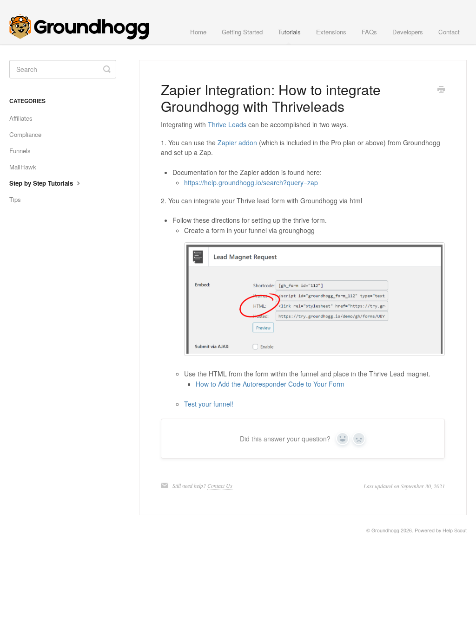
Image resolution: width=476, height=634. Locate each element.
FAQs (369, 31)
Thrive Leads (227, 124)
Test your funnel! (208, 403)
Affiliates (21, 118)
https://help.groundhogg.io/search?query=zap (251, 182)
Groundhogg (385, 530)
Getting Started (242, 31)
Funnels (20, 150)
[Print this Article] (441, 90)
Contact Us (219, 485)
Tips (15, 199)
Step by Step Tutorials (42, 183)
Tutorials (289, 31)
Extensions (331, 31)
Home (198, 31)
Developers (407, 31)
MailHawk (22, 166)
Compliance (25, 134)
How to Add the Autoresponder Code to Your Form (270, 383)
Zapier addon (237, 142)
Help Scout (455, 530)
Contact (449, 31)
